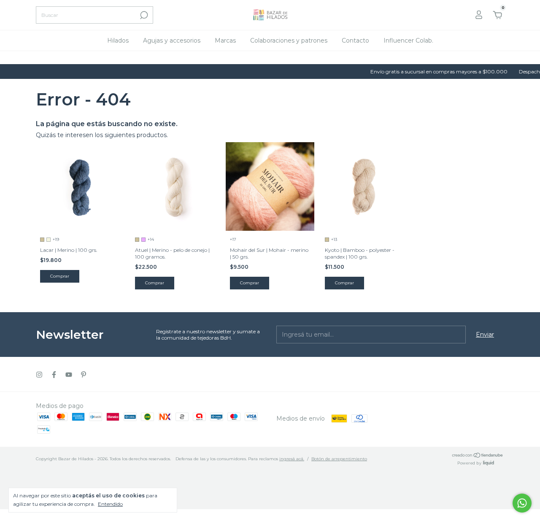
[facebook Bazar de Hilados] (54, 374)
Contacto (355, 40)
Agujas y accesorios (171, 40)
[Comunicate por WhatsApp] (522, 503)
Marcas (225, 40)
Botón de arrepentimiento (339, 459)
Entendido (110, 504)
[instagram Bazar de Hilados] (39, 374)
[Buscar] (143, 15)
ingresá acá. (291, 459)
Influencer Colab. (408, 40)
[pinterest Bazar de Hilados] (83, 374)
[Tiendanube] (477, 456)
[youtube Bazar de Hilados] (68, 374)
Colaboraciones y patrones (288, 40)
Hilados (118, 40)
